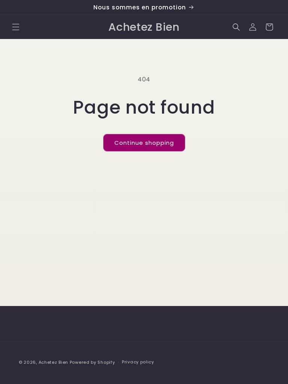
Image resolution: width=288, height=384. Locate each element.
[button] (16, 27)
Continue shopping (144, 143)
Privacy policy (138, 362)
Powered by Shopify (92, 362)
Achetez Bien (53, 362)
